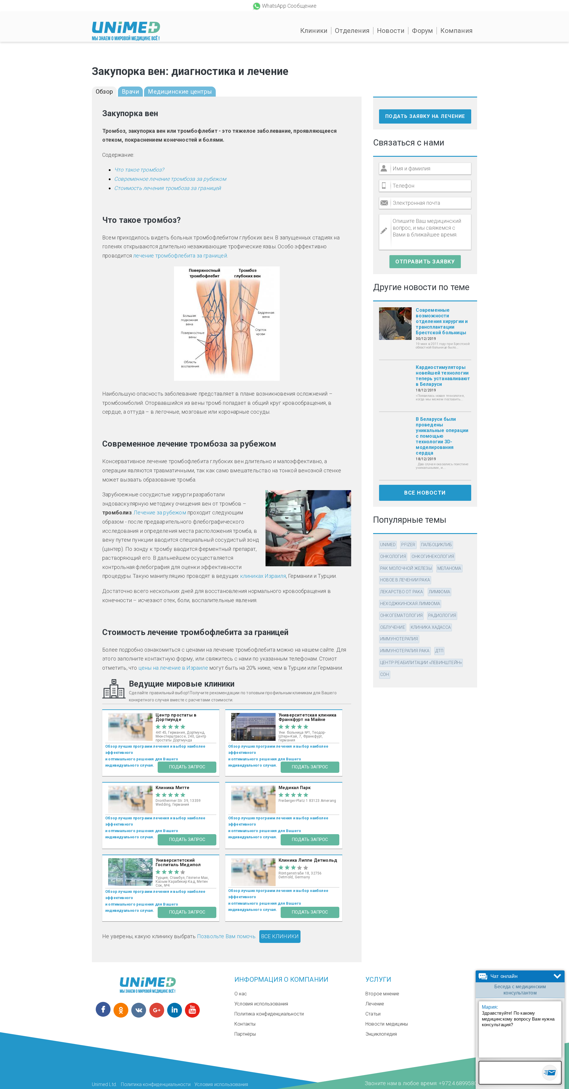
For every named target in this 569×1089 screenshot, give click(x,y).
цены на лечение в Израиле (173, 668)
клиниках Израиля (263, 576)
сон (384, 674)
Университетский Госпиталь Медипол (178, 862)
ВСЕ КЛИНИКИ (280, 936)
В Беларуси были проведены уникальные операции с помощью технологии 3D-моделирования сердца (442, 436)
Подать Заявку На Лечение (425, 116)
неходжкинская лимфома (410, 603)
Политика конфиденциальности (269, 1014)
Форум (422, 30)
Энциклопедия (381, 1034)
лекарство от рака (401, 591)
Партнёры (245, 1034)
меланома (449, 568)
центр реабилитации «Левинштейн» (421, 662)
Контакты (245, 1024)
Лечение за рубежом (160, 512)
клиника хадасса (431, 627)
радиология (442, 615)
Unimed (388, 544)
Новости (391, 30)
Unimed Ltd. (104, 1084)
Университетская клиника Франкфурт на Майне (308, 717)
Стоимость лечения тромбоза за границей (167, 188)
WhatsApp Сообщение (289, 6)
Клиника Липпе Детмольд (308, 860)
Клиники (313, 30)
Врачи (130, 91)
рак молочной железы (406, 568)
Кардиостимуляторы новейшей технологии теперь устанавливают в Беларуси (443, 375)
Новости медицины (386, 1024)
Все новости (425, 493)
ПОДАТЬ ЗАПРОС (187, 767)
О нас (240, 994)
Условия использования (261, 1004)
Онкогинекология (433, 556)
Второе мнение (382, 994)
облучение (392, 627)
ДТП (439, 650)
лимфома (439, 591)
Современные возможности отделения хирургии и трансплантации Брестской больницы (442, 321)
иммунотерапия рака (405, 650)
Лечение (374, 1004)
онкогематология (401, 615)
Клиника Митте (173, 787)
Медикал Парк (295, 787)
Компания (456, 30)
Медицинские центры (180, 91)
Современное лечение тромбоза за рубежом (170, 179)
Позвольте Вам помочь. (226, 936)
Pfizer (408, 544)
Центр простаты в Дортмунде (176, 717)
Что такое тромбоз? (139, 170)
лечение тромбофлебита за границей (180, 255)
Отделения (352, 30)
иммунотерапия (399, 639)
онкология (393, 556)
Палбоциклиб (436, 544)
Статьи (373, 1014)
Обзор (104, 91)
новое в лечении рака (405, 580)
